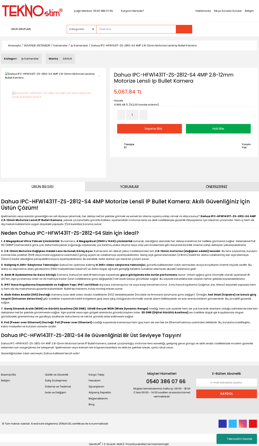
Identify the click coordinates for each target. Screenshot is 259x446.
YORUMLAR (129, 186)
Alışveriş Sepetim (100, 392)
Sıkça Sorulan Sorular (228, 11)
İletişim (249, 11)
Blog (91, 404)
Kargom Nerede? (132, 11)
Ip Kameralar (30, 59)
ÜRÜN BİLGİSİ (42, 186)
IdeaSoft (95, 444)
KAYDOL (226, 394)
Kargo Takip (96, 375)
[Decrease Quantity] (121, 115)
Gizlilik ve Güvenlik (56, 375)
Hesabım (95, 380)
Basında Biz (8, 375)
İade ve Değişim (55, 392)
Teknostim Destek (239, 439)
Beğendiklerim (98, 398)
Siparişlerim (96, 386)
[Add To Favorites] (101, 73)
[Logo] (32, 11)
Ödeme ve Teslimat (58, 386)
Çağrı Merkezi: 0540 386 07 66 (93, 11)
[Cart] (251, 29)
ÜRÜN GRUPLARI (20, 29)
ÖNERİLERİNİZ (216, 186)
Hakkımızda (203, 11)
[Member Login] (227, 29)
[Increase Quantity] (143, 115)
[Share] (101, 80)
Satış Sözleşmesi (56, 380)
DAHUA (67, 59)
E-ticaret (109, 444)
